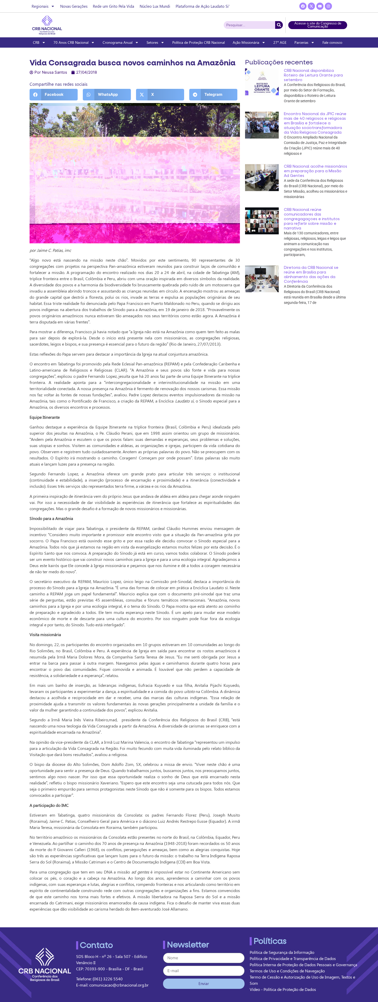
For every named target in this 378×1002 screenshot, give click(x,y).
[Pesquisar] (279, 25)
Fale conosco (332, 42)
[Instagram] (328, 6)
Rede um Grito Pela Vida (113, 6)
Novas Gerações (73, 6)
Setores (152, 42)
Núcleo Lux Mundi (155, 6)
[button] (54, 94)
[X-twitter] (311, 6)
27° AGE (279, 42)
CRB (36, 42)
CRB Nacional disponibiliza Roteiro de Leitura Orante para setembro (313, 75)
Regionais (40, 6)
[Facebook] (303, 6)
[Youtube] (319, 6)
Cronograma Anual (117, 42)
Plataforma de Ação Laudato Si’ (202, 6)
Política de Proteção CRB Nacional (198, 42)
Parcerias (301, 42)
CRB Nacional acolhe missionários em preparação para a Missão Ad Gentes (315, 171)
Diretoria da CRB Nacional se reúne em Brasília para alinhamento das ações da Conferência (311, 274)
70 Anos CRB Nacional (70, 42)
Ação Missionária (246, 42)
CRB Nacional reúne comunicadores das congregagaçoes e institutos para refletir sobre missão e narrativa (312, 219)
